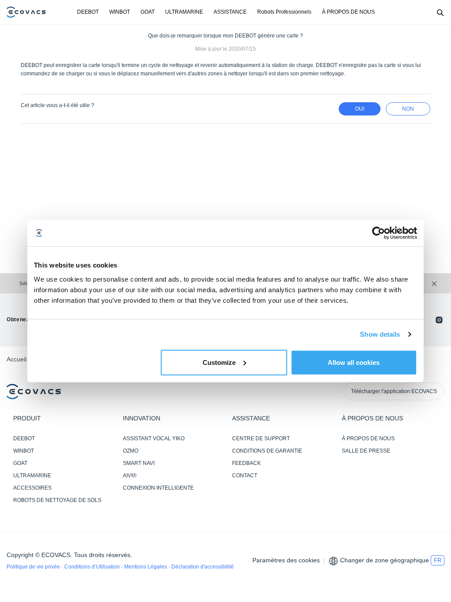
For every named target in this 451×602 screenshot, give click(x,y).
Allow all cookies (354, 362)
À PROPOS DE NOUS (348, 12)
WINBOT (119, 12)
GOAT (147, 12)
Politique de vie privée (34, 567)
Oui (359, 109)
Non (408, 109)
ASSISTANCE (230, 12)
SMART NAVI (139, 463)
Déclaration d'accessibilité (202, 567)
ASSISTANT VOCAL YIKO (154, 438)
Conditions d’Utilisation (92, 567)
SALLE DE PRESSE (366, 451)
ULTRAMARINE (184, 12)
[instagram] (439, 320)
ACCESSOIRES (32, 488)
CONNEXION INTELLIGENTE (158, 488)
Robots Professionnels (284, 12)
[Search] (440, 12)
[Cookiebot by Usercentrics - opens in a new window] (378, 233)
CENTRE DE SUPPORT (261, 438)
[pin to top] (435, 482)
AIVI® (130, 475)
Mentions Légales (146, 567)
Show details (380, 334)
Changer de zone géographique (384, 560)
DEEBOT (88, 12)
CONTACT (244, 475)
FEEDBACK (246, 463)
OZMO (130, 451)
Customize (219, 362)
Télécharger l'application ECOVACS (394, 391)
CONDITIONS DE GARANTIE (267, 451)
